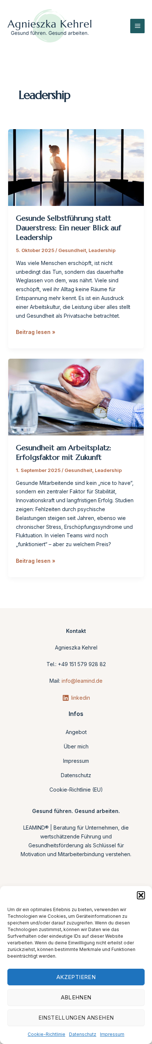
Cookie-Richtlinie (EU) (76, 789)
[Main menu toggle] (137, 26)
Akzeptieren (76, 977)
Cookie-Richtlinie (46, 1034)
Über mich (76, 746)
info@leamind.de (82, 681)
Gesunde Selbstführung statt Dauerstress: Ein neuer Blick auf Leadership (68, 228)
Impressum (112, 1034)
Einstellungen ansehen (76, 1017)
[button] (141, 895)
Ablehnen (76, 997)
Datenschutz (82, 1034)
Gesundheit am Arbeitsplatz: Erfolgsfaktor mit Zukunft (63, 452)
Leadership (102, 250)
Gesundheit (72, 250)
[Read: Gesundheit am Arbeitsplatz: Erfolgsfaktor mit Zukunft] (76, 396)
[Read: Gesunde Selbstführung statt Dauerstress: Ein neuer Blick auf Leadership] (76, 167)
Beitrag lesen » (35, 331)
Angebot (76, 732)
